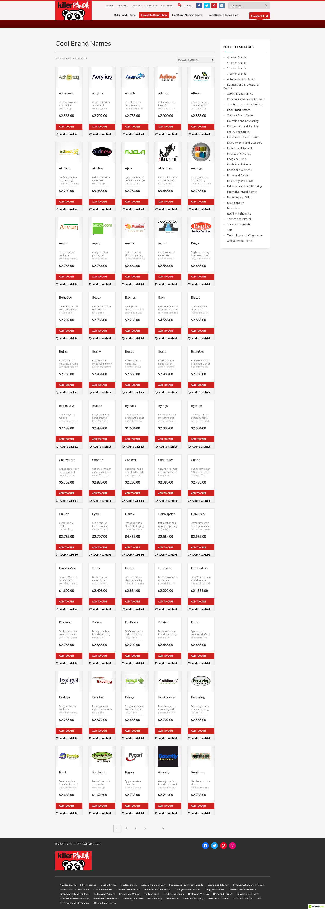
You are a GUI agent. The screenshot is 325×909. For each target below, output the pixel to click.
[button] (66, 134)
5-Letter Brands (236, 62)
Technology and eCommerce (244, 235)
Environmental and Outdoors (244, 142)
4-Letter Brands (236, 57)
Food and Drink (236, 159)
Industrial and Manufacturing (244, 186)
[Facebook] (199, 5)
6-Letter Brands (236, 68)
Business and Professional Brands (241, 86)
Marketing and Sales (239, 197)
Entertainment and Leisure (243, 137)
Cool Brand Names (238, 110)
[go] (266, 5)
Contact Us (136, 5)
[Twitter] (207, 5)
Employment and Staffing (242, 126)
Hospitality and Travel (240, 181)
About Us (109, 5)
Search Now (166, 5)
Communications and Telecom (245, 99)
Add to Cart (66, 126)
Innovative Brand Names (242, 191)
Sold (229, 230)
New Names (234, 208)
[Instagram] (222, 5)
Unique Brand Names (240, 241)
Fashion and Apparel (239, 148)
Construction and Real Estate (244, 104)
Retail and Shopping (239, 213)
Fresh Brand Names (239, 164)
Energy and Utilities (238, 131)
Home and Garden (238, 175)
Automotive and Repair (241, 79)
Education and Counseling (242, 121)
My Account (151, 5)
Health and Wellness (239, 170)
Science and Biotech (239, 219)
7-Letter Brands (236, 73)
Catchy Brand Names (240, 93)
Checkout (122, 5)
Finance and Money (239, 153)
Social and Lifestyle (238, 224)
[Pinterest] (214, 5)
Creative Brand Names (241, 115)
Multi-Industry (235, 202)
